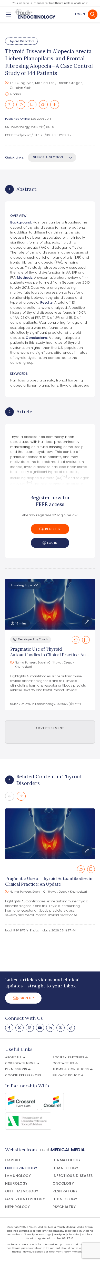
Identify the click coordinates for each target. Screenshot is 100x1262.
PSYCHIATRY (64, 1206)
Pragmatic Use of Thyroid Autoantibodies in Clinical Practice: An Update (48, 655)
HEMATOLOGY (65, 1168)
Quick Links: (14, 157)
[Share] (9, 104)
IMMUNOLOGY (18, 1175)
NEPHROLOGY (17, 1206)
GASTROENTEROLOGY (25, 1199)
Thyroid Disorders (21, 41)
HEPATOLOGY (65, 1199)
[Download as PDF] (54, 104)
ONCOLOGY (63, 1183)
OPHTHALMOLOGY (21, 1191)
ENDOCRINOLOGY (21, 1168)
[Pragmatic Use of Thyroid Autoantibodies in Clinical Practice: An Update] (50, 833)
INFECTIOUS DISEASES (73, 1175)
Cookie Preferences (23, 1075)
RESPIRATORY (65, 1191)
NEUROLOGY (16, 1183)
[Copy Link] (43, 104)
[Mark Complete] (20, 104)
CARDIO (12, 1160)
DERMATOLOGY (67, 1160)
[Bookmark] (32, 104)
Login (80, 14)
